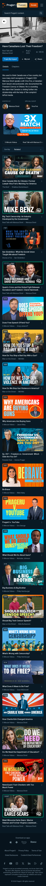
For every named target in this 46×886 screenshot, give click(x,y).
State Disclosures (11, 855)
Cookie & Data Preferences (31, 855)
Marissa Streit (14, 106)
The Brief (5, 187)
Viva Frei (35, 106)
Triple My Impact (10, 59)
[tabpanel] (23, 91)
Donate (33, 5)
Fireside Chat (7, 460)
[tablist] (23, 67)
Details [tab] (5, 66)
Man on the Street (9, 359)
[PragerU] (9, 5)
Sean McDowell (22, 690)
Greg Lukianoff (22, 326)
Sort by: (7, 149)
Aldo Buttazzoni (24, 624)
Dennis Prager (20, 460)
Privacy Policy (24, 851)
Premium (22, 5)
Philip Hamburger (23, 591)
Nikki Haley (21, 493)
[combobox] (28, 149)
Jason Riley (21, 425)
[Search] (41, 13)
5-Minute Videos (11, 142)
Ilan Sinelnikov (19, 258)
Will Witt (21, 359)
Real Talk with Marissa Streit (7, 52)
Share (40, 59)
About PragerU (10, 851)
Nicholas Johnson (23, 558)
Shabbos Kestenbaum (20, 187)
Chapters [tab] (15, 66)
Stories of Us (7, 258)
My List (27, 59)
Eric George (21, 526)
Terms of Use (36, 851)
